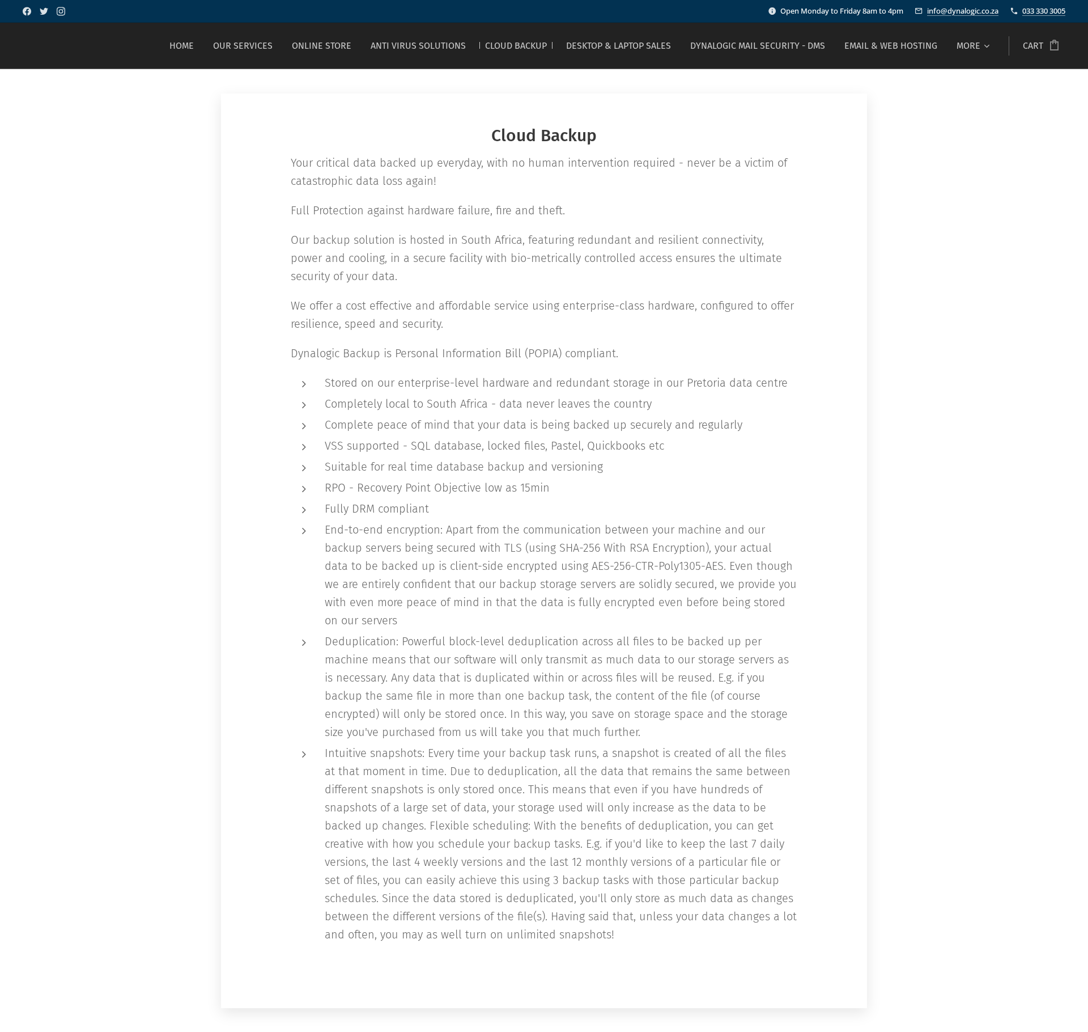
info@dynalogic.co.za (962, 11)
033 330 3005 (1043, 11)
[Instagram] (61, 11)
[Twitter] (44, 11)
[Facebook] (27, 11)
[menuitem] (181, 46)
